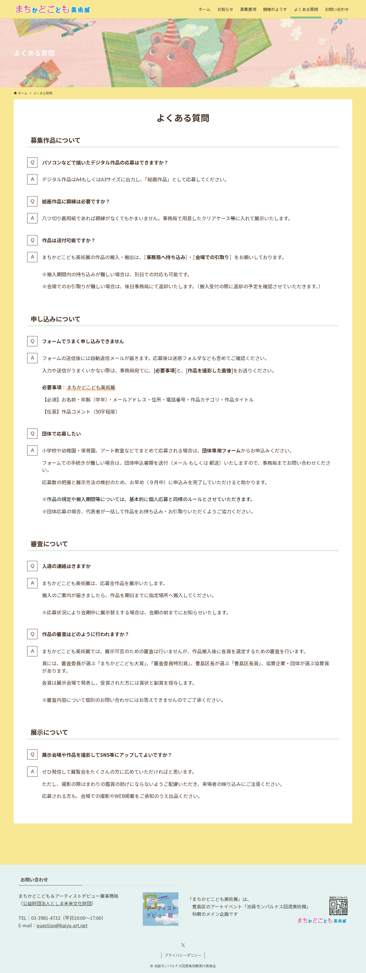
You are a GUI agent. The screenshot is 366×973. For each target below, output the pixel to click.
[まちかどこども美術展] (53, 9)
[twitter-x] (183, 945)
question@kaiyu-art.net (62, 925)
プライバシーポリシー (183, 955)
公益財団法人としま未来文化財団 (57, 903)
